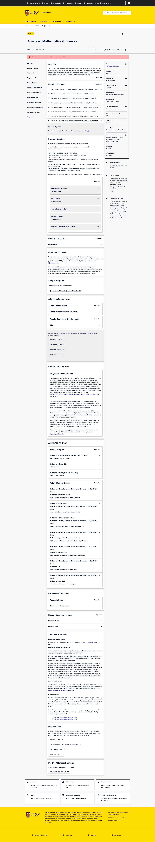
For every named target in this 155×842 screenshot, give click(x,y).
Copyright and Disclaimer (41, 835)
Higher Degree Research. (57, 434)
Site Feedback (117, 835)
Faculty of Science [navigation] (114, 66)
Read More (99, 77)
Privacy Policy (68, 835)
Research (79, 3)
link (88, 131)
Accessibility (93, 835)
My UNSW (46, 3)
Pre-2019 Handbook (34, 3)
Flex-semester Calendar (92, 3)
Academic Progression (68, 432)
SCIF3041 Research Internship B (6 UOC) (65, 719)
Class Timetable (106, 3)
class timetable (55, 263)
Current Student (57, 3)
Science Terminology (94, 642)
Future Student (69, 3)
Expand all (99, 84)
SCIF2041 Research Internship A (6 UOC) (65, 717)
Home (27, 26)
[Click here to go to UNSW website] (32, 13)
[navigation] (65, 291)
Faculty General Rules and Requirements (59, 690)
